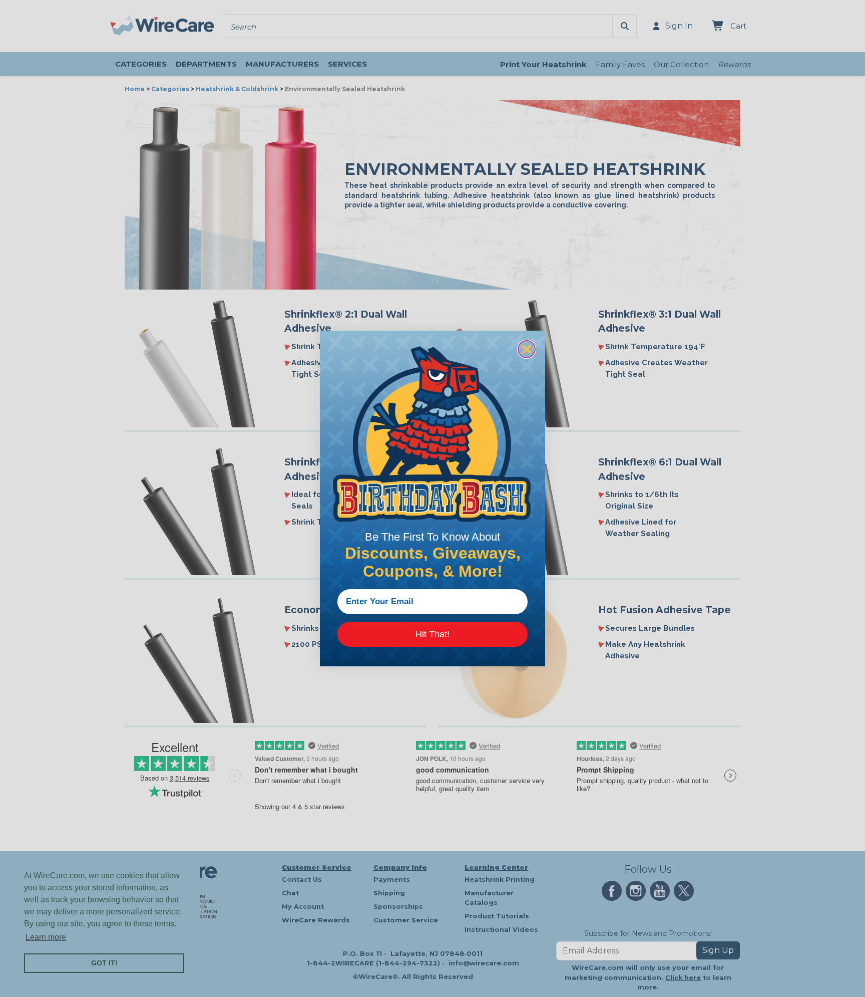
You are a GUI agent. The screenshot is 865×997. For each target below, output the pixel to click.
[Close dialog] (526, 349)
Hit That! (432, 634)
